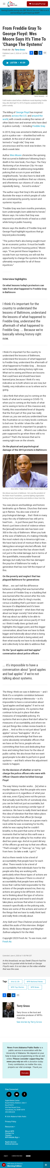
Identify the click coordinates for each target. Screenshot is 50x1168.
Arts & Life (15, 982)
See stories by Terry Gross (29, 1022)
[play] (4, 1165)
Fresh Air (7, 941)
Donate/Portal (38, 4)
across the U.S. (19, 115)
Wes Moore (16, 155)
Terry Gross (20, 49)
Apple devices (10, 1142)
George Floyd (22, 112)
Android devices (11, 1144)
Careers (8, 1135)
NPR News (35, 987)
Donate (25, 1073)
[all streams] (46, 1165)
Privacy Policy (10, 1122)
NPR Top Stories (17, 987)
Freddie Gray (38, 126)
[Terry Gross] (8, 1009)
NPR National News (35, 982)
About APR (9, 1131)
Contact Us (9, 1133)
